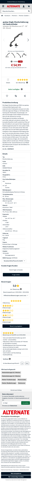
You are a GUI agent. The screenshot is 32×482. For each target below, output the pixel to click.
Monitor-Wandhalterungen (9, 383)
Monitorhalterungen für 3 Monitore (11, 376)
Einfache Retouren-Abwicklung (16, 1)
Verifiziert (6, 359)
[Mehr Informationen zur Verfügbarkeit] (22, 89)
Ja (22, 363)
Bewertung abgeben (16, 326)
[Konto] (24, 6)
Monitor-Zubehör (24, 15)
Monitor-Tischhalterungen (9, 379)
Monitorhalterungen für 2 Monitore (11, 372)
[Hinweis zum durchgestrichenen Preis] (12, 61)
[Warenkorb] (29, 6)
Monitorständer (22, 379)
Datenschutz (13, 405)
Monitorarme (21, 383)
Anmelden (25, 403)
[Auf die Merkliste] (7, 96)
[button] (4, 40)
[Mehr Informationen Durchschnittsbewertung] (27, 82)
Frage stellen (16, 274)
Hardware (7, 15)
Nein (27, 363)
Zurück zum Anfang (16, 390)
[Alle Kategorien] (3, 6)
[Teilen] (25, 96)
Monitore (14, 15)
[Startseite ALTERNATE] (13, 6)
